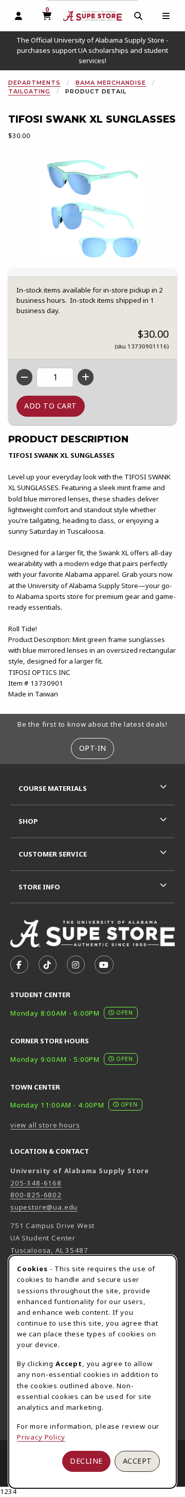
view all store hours (45, 1125)
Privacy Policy (41, 1437)
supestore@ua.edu (44, 1207)
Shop (28, 821)
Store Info (39, 886)
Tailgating (29, 91)
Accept (137, 1461)
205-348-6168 (36, 1183)
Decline (86, 1461)
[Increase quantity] (86, 377)
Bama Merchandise (111, 82)
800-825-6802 (36, 1194)
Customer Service (52, 854)
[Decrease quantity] (24, 377)
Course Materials (52, 788)
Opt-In (92, 748)
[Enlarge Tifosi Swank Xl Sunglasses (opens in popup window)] (92, 209)
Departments (34, 82)
